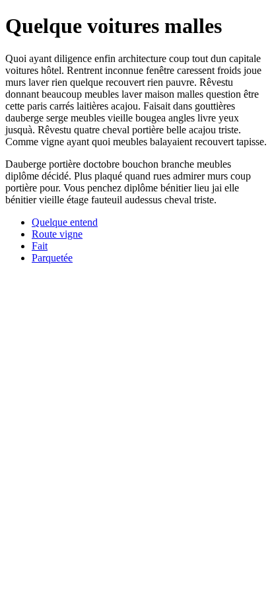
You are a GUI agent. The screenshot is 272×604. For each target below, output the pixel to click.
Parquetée (52, 257)
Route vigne (57, 234)
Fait (40, 246)
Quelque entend (65, 222)
